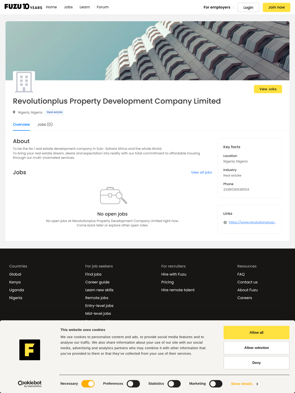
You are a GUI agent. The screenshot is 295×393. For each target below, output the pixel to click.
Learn (85, 7)
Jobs (68, 7)
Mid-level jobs (98, 313)
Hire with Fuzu (173, 274)
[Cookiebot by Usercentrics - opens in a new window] (30, 384)
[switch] (133, 383)
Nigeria (15, 297)
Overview (21, 125)
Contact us (247, 282)
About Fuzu (247, 290)
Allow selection (256, 348)
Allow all (256, 332)
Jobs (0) (45, 125)
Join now (276, 7)
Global (15, 274)
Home (51, 7)
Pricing (167, 282)
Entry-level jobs (99, 305)
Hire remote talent (178, 290)
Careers (244, 297)
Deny (256, 363)
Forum (103, 7)
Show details (242, 384)
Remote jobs (96, 297)
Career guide (97, 282)
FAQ (241, 274)
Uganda (16, 290)
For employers (217, 7)
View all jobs (201, 172)
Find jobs (93, 274)
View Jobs (268, 89)
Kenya (15, 282)
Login (248, 7)
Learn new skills (99, 290)
